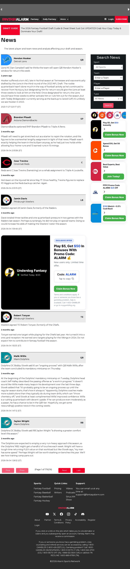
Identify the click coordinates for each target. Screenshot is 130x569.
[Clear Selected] (118, 98)
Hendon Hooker (22, 58)
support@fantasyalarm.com (90, 494)
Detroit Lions (20, 61)
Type (96, 94)
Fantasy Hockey (42, 501)
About (37, 520)
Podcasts (70, 492)
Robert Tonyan (22, 315)
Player (97, 83)
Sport (96, 62)
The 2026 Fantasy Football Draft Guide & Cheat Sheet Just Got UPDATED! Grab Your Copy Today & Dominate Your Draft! (71, 30)
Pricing (57, 488)
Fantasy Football (42, 488)
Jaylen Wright (21, 421)
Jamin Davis (20, 198)
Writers (58, 492)
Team (96, 73)
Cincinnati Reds (21, 164)
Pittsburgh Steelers (24, 201)
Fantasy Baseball (42, 492)
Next (64, 470)
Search (108, 105)
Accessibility (80, 520)
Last (79, 470)
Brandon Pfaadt (22, 117)
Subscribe (121, 19)
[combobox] (108, 78)
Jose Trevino (21, 161)
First (8, 470)
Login (111, 19)
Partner (47, 520)
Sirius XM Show (70, 498)
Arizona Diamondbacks (25, 120)
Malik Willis (20, 356)
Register (91, 520)
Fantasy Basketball (43, 496)
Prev (22, 470)
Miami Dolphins (21, 359)
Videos (69, 488)
